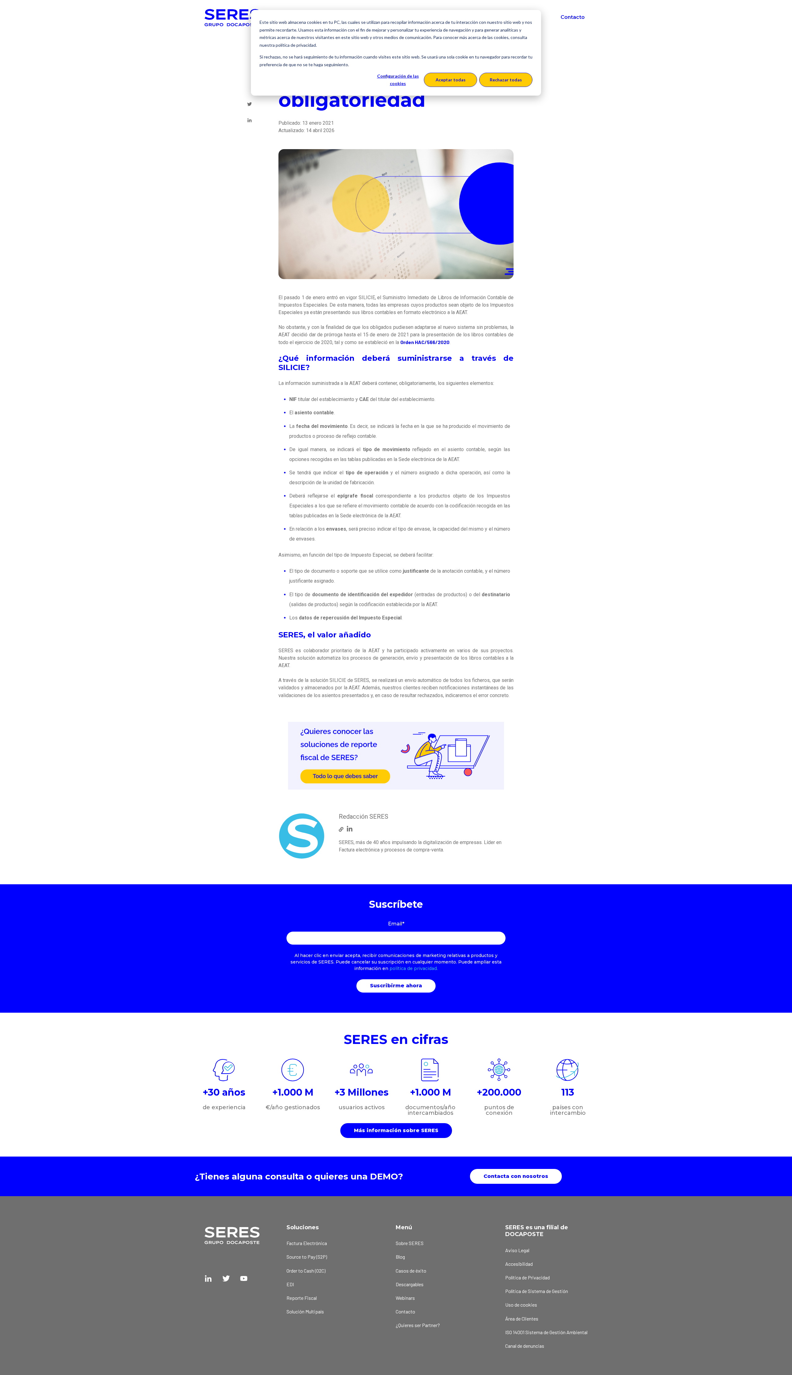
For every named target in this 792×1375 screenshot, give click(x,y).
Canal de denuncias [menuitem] (524, 1346)
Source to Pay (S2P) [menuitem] (306, 1257)
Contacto (573, 17)
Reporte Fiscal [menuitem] (301, 1298)
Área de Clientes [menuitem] (521, 1318)
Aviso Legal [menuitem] (517, 1250)
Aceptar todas (451, 79)
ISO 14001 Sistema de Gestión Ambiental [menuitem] (546, 1332)
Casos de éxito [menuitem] (411, 1271)
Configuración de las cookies (398, 79)
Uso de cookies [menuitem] (521, 1305)
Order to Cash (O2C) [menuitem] (305, 1271)
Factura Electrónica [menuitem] (306, 1243)
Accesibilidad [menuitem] (519, 1264)
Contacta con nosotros (516, 1176)
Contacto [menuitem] (405, 1311)
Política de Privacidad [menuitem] (527, 1277)
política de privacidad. (414, 968)
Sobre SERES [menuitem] (410, 1243)
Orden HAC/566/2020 (425, 342)
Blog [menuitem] (400, 1257)
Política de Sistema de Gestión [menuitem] (536, 1291)
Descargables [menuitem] (410, 1284)
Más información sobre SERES (396, 1130)
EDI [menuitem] (290, 1284)
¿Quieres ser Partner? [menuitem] (418, 1325)
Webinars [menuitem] (405, 1298)
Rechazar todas (506, 79)
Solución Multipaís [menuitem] (305, 1311)
